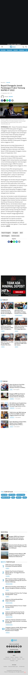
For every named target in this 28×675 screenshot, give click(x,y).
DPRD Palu (19, 497)
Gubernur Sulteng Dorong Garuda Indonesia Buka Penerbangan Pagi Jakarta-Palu (14, 613)
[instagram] (16, 646)
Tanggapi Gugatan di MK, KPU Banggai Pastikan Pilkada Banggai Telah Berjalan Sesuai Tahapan (16, 629)
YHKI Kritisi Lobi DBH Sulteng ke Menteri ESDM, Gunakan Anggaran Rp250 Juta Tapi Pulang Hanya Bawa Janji (17, 414)
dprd (21, 232)
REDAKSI (11, 96)
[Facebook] (2, 100)
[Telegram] (10, 100)
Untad (13, 497)
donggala (15, 232)
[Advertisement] (14, 22)
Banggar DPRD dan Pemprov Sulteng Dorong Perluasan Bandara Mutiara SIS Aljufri (17, 395)
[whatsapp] (12, 646)
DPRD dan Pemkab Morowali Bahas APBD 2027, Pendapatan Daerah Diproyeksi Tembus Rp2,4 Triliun (7, 329)
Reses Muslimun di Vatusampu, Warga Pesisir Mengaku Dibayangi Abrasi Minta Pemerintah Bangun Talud (17, 424)
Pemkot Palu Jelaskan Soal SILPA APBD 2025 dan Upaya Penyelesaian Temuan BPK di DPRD (20, 344)
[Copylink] (12, 100)
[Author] (2, 96)
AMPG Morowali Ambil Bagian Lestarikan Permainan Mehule (13, 565)
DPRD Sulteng (12, 494)
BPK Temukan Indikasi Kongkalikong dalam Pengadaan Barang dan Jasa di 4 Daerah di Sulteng (15, 580)
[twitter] (9, 646)
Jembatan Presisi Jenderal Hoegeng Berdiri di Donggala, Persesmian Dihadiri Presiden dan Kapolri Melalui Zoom (6, 314)
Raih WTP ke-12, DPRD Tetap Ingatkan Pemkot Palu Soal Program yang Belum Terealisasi (7, 344)
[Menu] (2, 47)
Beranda (3, 82)
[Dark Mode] (23, 47)
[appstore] (10, 652)
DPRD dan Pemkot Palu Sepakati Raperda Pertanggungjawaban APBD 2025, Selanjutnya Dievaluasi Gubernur (20, 329)
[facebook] (7, 646)
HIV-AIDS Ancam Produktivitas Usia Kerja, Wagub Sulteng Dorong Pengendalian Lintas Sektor (17, 405)
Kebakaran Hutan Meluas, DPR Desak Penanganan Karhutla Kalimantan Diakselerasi (17, 555)
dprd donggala (5, 235)
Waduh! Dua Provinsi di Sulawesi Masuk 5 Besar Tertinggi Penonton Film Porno (15, 572)
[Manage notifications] (25, 672)
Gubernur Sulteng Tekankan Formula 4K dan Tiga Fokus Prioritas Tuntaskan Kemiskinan (16, 621)
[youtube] (18, 646)
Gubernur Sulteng (20, 494)
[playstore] (17, 652)
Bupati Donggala (6, 232)
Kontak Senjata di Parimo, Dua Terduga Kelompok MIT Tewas (16, 593)
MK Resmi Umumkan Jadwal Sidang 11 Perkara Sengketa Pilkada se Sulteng (15, 587)
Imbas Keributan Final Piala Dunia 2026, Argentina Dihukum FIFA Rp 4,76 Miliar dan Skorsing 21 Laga (17, 387)
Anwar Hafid (4, 494)
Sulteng (24, 497)
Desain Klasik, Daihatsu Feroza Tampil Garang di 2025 (15, 606)
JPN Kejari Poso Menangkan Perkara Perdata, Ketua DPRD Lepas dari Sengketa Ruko (20, 313)
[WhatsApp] (7, 100)
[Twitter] (5, 100)
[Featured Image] (14, 118)
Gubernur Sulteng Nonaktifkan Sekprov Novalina (14, 600)
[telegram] (14, 646)
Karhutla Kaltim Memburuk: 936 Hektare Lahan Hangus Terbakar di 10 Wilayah (18, 546)
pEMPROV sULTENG (6, 497)
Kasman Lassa (15, 235)
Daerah (8, 82)
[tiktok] (21, 646)
